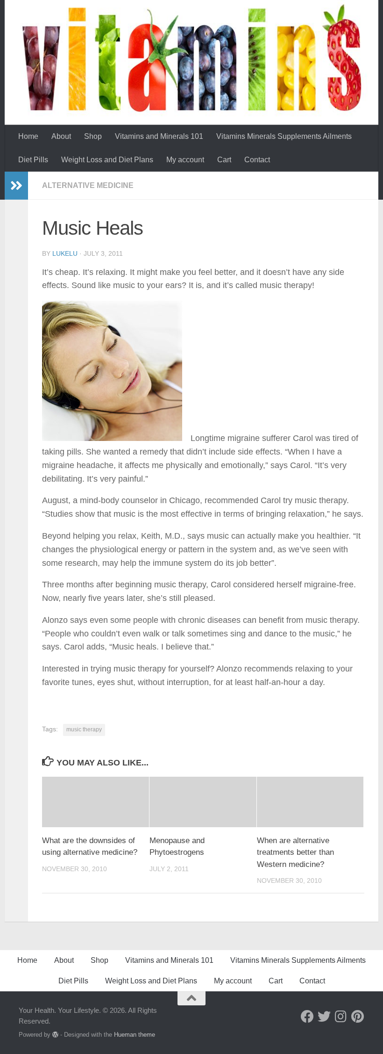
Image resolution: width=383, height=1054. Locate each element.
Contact (257, 160)
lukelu (65, 253)
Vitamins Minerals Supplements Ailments (284, 136)
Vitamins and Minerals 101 (159, 136)
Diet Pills (33, 160)
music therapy (84, 729)
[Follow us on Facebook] (307, 1016)
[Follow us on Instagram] (341, 1016)
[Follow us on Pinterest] (357, 1016)
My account (185, 160)
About (61, 136)
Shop (93, 136)
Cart (224, 160)
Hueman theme (134, 1034)
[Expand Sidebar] (16, 186)
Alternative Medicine (88, 185)
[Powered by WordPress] (55, 1035)
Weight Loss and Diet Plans (107, 160)
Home (28, 136)
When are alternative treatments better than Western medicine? (295, 852)
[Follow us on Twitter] (324, 1016)
